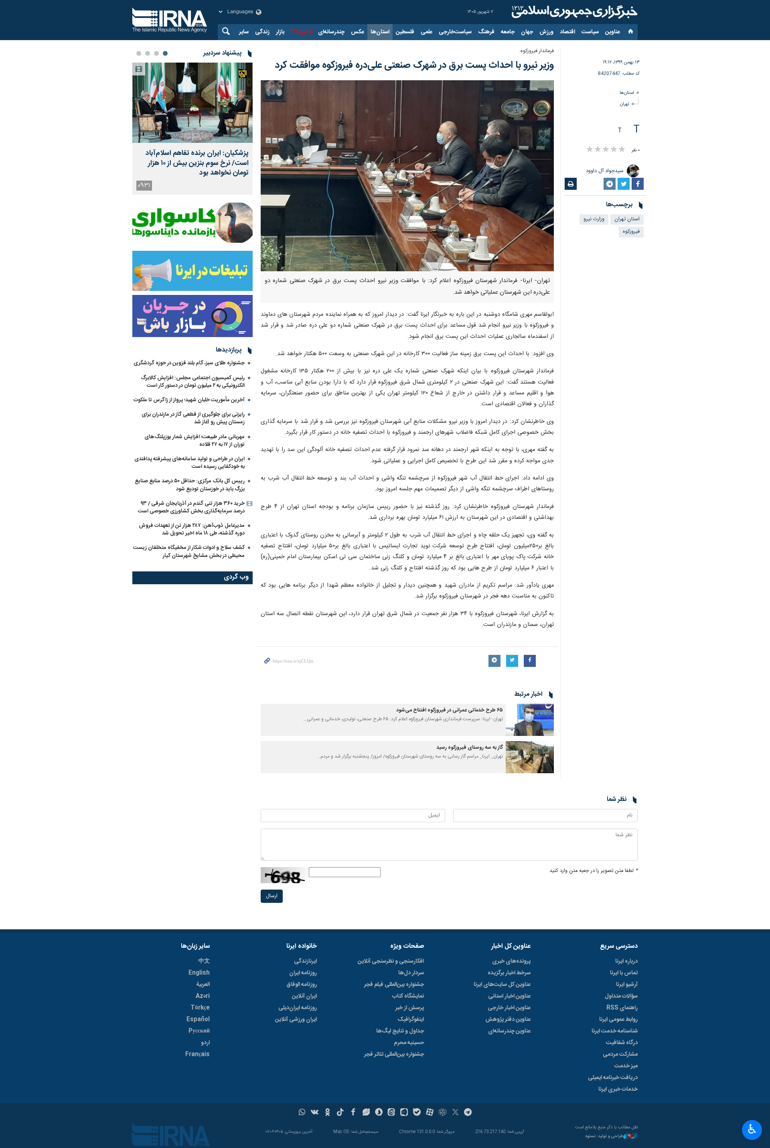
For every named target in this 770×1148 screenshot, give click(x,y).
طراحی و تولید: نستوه (604, 1136)
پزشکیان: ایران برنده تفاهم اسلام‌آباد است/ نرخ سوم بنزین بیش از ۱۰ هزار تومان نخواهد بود (197, 163)
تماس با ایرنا (624, 973)
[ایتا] (391, 1113)
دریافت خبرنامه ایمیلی (613, 1078)
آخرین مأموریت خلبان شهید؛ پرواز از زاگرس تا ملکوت (189, 400)
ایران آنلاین (304, 996)
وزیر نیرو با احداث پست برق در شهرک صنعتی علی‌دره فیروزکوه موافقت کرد (414, 65)
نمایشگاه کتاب (408, 996)
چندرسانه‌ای (331, 32)
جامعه (508, 32)
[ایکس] (455, 1113)
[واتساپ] (302, 1113)
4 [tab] (138, 53)
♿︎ (752, 1129)
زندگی (262, 32)
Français (197, 1054)
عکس (357, 32)
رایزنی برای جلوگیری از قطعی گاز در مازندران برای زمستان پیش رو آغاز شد (193, 418)
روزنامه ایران (303, 973)
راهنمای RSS (622, 1008)
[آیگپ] (404, 1113)
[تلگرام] (468, 1113)
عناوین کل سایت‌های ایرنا (502, 985)
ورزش (546, 32)
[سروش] (378, 1113)
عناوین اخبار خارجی (509, 1008)
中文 (204, 961)
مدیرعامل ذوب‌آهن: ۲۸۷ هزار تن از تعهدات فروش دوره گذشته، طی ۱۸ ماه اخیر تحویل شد (192, 529)
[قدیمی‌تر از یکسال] (530, 720)
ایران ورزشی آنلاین (296, 1019)
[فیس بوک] (353, 1113)
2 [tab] (156, 53)
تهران (624, 104)
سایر (244, 32)
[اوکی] (327, 1113)
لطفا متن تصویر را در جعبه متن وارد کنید (593, 871)
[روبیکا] (442, 1113)
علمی (426, 32)
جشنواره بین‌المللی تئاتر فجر (394, 1054)
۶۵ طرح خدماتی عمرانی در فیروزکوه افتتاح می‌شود (449, 710)
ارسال (272, 896)
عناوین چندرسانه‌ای (509, 1031)
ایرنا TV (299, 32)
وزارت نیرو (594, 219)
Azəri (203, 996)
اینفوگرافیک (410, 1019)
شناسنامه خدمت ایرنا (615, 1031)
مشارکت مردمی (620, 1054)
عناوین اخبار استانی (509, 996)
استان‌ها (380, 32)
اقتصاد (567, 32)
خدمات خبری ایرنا (618, 1089)
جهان (527, 32)
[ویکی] (314, 1113)
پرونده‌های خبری (511, 961)
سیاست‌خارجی (455, 32)
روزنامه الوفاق (301, 985)
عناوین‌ (612, 32)
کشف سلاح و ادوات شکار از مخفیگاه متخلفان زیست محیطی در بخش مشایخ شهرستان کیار (189, 551)
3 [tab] (147, 53)
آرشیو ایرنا (627, 985)
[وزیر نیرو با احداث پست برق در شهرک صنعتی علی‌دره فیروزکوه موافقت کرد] (407, 175)
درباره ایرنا (626, 961)
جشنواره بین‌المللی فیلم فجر (394, 985)
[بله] (416, 1113)
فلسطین (405, 32)
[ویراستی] (366, 1113)
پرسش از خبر (409, 1008)
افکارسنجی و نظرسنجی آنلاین (391, 961)
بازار (280, 32)
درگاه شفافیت (622, 1043)
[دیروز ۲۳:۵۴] (192, 103)
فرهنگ (486, 32)
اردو (205, 1043)
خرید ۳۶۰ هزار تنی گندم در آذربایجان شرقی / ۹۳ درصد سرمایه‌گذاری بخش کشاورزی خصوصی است (191, 507)
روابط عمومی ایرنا (618, 1019)
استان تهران (627, 219)
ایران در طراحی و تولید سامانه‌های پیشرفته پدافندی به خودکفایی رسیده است (189, 463)
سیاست (590, 32)
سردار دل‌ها (411, 973)
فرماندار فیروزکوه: (536, 51)
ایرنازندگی (305, 961)
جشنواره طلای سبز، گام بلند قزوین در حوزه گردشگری (189, 363)
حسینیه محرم (409, 1043)
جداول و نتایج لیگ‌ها (400, 1031)
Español (198, 1019)
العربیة (203, 985)
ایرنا (573, 12)
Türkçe (200, 1008)
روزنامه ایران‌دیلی (297, 1008)
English (199, 973)
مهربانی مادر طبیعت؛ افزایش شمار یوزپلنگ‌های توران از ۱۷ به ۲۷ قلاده (194, 441)
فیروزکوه (631, 232)
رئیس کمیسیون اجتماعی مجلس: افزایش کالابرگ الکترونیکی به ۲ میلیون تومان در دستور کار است (193, 382)
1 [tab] (165, 53)
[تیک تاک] (340, 1113)
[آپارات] (429, 1113)
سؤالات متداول (621, 996)
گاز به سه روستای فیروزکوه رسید (469, 748)
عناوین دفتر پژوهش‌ (508, 1019)
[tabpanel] (192, 129)
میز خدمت (626, 1066)
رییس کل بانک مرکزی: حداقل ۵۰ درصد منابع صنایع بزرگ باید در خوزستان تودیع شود (190, 485)
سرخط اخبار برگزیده (509, 973)
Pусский (199, 1031)
